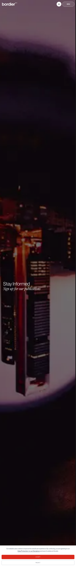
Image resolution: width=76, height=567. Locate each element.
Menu (68, 4)
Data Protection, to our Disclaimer (29, 551)
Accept (38, 557)
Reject (38, 562)
